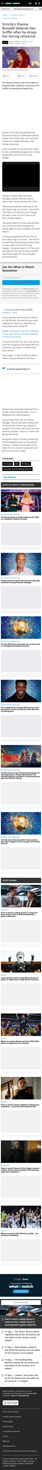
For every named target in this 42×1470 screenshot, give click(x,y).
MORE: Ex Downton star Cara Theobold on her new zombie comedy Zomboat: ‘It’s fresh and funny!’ (20, 334)
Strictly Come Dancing (10, 18)
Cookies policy (8, 1426)
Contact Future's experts (12, 1417)
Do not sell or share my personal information (19, 1451)
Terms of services (29, 289)
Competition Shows (16, 15)
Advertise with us (9, 1446)
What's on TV (27, 41)
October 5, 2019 (9, 312)
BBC (16, 464)
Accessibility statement (11, 1431)
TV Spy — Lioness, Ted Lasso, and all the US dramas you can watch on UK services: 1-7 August (22, 1378)
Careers (6, 1436)
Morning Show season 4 (23, 9)
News (5, 42)
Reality (5, 15)
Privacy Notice (32, 291)
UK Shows (7, 464)
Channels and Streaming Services (17, 469)
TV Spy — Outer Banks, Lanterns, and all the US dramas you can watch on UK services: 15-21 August (22, 1350)
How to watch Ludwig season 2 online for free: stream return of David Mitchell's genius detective (20, 1322)
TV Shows (26, 464)
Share (8, 76)
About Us (6, 1441)
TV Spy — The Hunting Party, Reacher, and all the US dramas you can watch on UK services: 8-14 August (22, 1364)
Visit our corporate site (20, 1396)
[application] (21, 174)
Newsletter (35, 76)
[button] (2, 3)
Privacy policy (8, 1421)
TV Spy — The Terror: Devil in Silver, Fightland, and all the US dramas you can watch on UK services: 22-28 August (22, 1336)
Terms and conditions (11, 1412)
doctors (32, 412)
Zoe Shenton (16, 41)
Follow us (23, 76)
